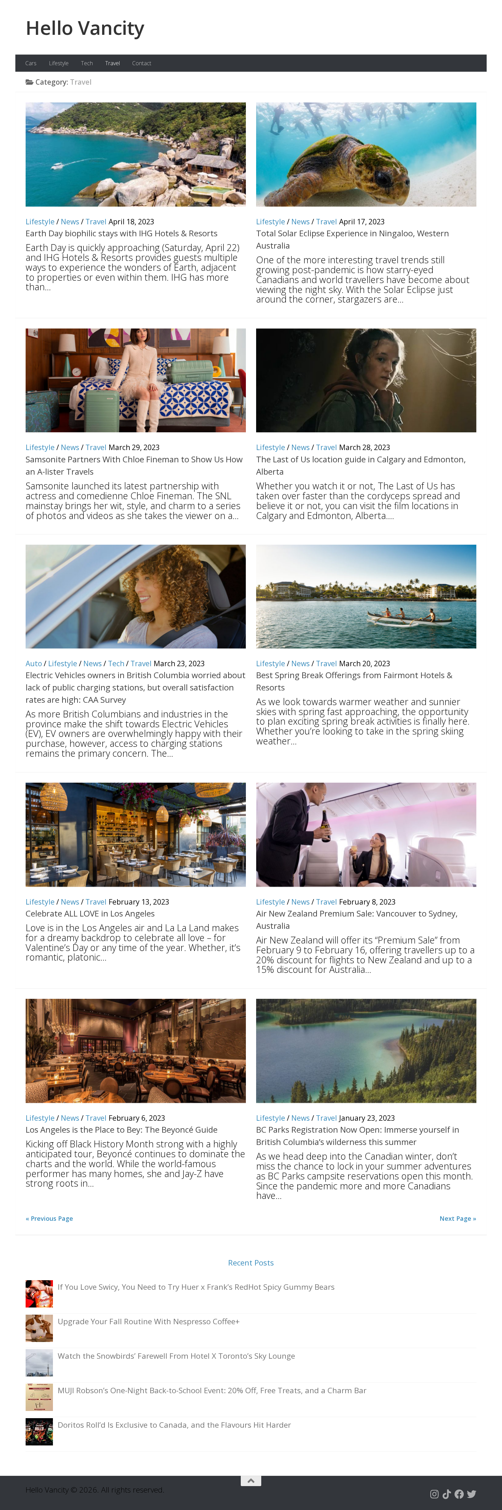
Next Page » (458, 1218)
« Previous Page (49, 1218)
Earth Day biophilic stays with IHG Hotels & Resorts (122, 233)
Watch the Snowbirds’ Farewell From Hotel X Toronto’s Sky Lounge (176, 1356)
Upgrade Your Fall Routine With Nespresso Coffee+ (149, 1321)
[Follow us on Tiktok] (447, 1494)
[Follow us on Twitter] (471, 1494)
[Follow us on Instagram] (435, 1494)
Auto (34, 663)
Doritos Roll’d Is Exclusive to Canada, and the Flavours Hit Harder (174, 1425)
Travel (112, 63)
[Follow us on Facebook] (459, 1494)
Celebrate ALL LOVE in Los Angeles (90, 913)
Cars (31, 63)
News (70, 221)
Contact (141, 63)
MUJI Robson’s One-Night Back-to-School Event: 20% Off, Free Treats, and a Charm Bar (212, 1390)
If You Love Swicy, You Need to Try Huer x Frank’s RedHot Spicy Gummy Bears (196, 1287)
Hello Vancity (85, 27)
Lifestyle (59, 63)
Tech (87, 63)
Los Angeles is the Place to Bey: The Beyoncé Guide (122, 1129)
